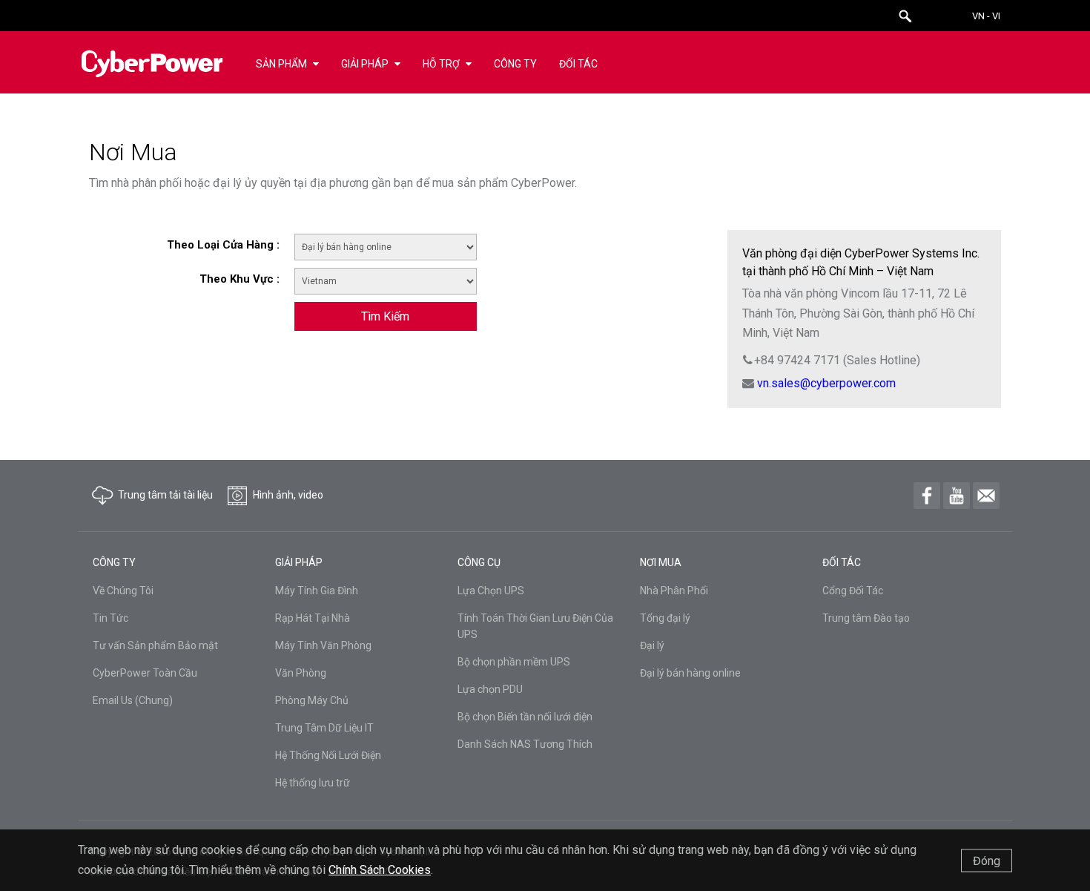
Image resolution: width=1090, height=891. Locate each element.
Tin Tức (110, 618)
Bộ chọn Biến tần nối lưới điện (525, 717)
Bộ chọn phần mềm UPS (514, 662)
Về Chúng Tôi (123, 590)
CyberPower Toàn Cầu (145, 673)
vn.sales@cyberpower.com (826, 383)
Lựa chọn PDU (490, 689)
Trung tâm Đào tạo (866, 618)
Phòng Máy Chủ (312, 700)
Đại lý (652, 645)
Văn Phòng (300, 673)
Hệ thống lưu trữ (312, 783)
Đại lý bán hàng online (690, 673)
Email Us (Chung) (133, 700)
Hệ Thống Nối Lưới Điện (328, 755)
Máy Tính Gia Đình (316, 590)
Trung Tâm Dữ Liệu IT (324, 728)
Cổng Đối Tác (852, 590)
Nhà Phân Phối (674, 590)
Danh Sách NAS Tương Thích (525, 744)
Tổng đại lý (665, 618)
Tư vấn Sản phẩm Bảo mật (155, 645)
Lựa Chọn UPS (491, 590)
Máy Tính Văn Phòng (323, 645)
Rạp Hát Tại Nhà (312, 618)
